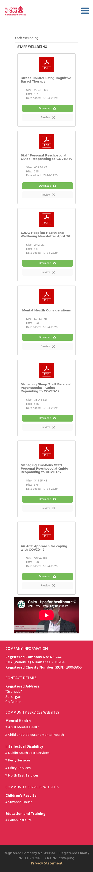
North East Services (23, 775)
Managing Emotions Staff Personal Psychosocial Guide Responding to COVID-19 (44, 468)
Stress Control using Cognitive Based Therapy (46, 79)
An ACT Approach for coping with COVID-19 (44, 547)
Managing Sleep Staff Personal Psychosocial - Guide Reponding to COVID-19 (46, 388)
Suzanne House (20, 802)
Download (45, 108)
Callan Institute (20, 820)
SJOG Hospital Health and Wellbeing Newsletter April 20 (45, 234)
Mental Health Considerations (46, 310)
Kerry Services (19, 760)
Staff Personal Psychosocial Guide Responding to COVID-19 (46, 157)
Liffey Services (19, 768)
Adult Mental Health (23, 727)
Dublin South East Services (29, 752)
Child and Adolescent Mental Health (36, 734)
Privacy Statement (47, 863)
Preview (45, 117)
